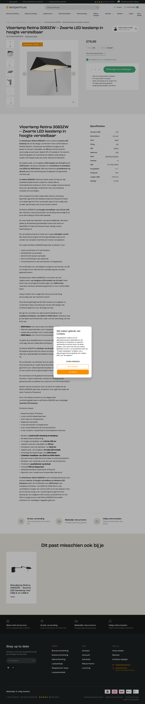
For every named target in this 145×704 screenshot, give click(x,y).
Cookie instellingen (73, 361)
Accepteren (73, 372)
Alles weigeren (73, 366)
